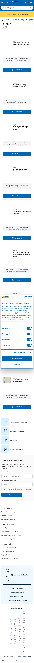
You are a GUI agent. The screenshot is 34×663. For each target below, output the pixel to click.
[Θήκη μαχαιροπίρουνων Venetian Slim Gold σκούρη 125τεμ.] (7, 253)
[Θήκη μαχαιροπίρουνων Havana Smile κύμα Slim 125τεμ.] (7, 127)
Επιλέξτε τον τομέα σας (8, 481)
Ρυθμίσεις (17, 364)
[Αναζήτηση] (4, 8)
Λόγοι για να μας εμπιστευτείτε (11, 535)
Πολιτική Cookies (6, 515)
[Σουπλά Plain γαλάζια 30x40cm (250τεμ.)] (7, 85)
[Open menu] (2, 3)
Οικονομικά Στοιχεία (7, 539)
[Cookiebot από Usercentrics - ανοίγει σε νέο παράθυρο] (24, 297)
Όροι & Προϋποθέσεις (8, 512)
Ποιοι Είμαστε (5, 528)
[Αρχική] (17, 3)
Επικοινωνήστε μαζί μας (8, 547)
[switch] (29, 334)
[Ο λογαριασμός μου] (26, 3)
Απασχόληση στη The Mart (9, 558)
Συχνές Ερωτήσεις (7, 555)
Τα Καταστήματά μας (7, 551)
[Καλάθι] (31, 3)
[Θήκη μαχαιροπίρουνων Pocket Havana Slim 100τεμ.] (7, 43)
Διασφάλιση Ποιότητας (8, 519)
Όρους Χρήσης (28, 489)
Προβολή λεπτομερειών (20, 352)
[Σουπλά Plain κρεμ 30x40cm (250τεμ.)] (7, 211)
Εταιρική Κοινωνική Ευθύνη (9, 531)
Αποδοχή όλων (17, 358)
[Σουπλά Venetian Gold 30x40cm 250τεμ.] (7, 169)
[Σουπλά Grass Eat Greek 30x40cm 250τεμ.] (7, 380)
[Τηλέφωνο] (8, 3)
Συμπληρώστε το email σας (9, 472)
